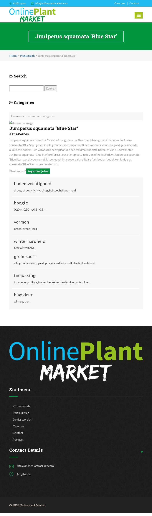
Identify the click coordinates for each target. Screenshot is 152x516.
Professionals (21, 406)
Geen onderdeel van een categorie (32, 116)
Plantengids (27, 55)
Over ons (119, 3)
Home (13, 55)
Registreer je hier (38, 171)
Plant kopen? (29, 171)
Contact (134, 3)
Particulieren (21, 412)
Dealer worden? (23, 419)
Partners (18, 439)
